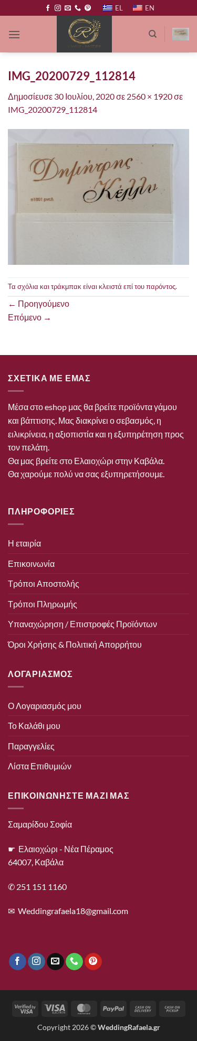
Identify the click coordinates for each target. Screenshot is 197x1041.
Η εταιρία (24, 543)
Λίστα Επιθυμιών (39, 766)
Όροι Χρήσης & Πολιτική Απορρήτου (75, 644)
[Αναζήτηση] (153, 34)
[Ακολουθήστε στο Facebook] (48, 8)
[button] (14, 34)
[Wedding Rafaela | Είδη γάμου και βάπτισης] (84, 34)
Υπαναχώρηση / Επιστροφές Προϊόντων (82, 624)
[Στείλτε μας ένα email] (68, 8)
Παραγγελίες (31, 746)
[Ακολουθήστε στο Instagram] (58, 8)
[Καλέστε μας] (78, 8)
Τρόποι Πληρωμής (42, 604)
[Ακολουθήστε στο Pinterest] (88, 8)
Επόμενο (29, 317)
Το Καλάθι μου (34, 726)
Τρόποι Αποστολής (43, 583)
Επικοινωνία (31, 563)
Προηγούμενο (38, 303)
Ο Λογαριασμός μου (44, 706)
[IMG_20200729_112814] (98, 195)
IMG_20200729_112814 (52, 109)
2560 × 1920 (149, 96)
